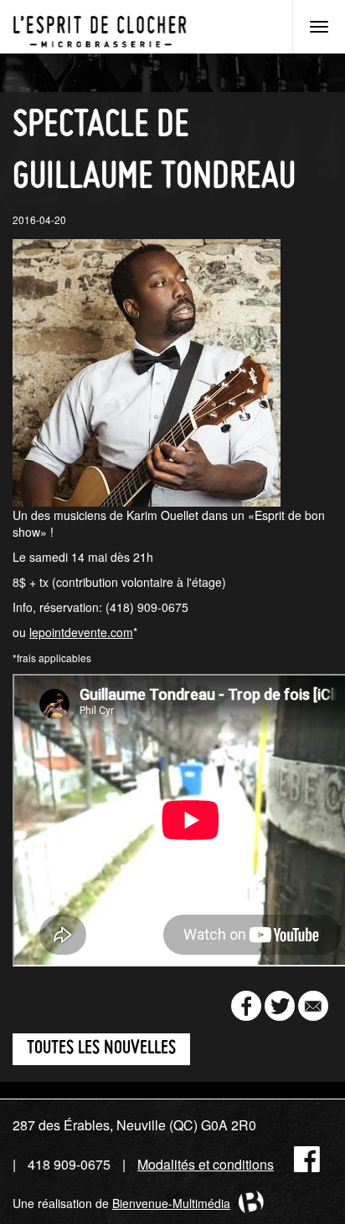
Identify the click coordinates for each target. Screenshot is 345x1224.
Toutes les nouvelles (101, 1049)
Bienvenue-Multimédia (171, 1203)
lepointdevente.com (81, 632)
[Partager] (246, 1006)
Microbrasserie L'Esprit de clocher (99, 27)
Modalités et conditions (205, 1164)
